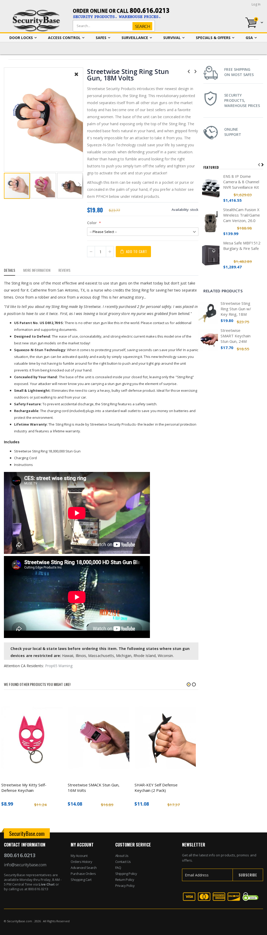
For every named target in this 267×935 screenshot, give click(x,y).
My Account (79, 855)
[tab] (13, 271)
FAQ (118, 867)
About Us (122, 855)
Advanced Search (84, 867)
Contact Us (123, 861)
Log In (256, 4)
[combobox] (112, 25)
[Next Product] (195, 71)
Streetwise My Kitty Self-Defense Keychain (23, 787)
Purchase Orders (83, 873)
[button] (76, 78)
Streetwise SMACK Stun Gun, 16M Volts (93, 787)
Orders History (81, 861)
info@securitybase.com (25, 865)
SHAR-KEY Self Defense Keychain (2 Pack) (156, 787)
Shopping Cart (81, 879)
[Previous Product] (189, 71)
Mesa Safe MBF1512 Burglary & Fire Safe (241, 245)
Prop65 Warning (58, 665)
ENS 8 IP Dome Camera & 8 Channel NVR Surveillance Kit (241, 182)
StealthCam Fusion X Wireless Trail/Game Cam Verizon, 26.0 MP (241, 215)
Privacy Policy (125, 885)
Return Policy (124, 879)
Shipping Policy (126, 873)
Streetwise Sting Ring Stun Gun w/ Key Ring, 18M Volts (236, 309)
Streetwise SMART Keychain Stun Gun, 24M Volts (236, 336)
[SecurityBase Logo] (36, 21)
